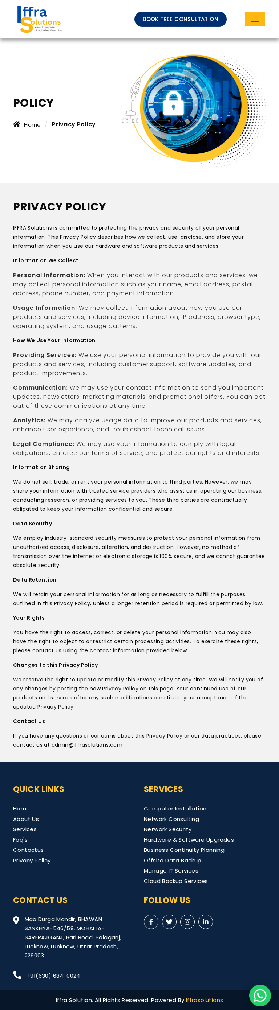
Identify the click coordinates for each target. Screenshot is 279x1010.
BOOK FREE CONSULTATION (180, 19)
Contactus (28, 850)
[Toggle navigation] (255, 19)
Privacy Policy (32, 860)
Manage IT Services (171, 870)
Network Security (167, 829)
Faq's (20, 839)
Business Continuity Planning (184, 850)
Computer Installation (175, 808)
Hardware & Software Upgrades (189, 839)
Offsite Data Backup (173, 860)
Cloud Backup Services (176, 881)
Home (32, 124)
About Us (26, 819)
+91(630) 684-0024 (53, 976)
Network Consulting (171, 819)
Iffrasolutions (204, 1000)
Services (25, 829)
